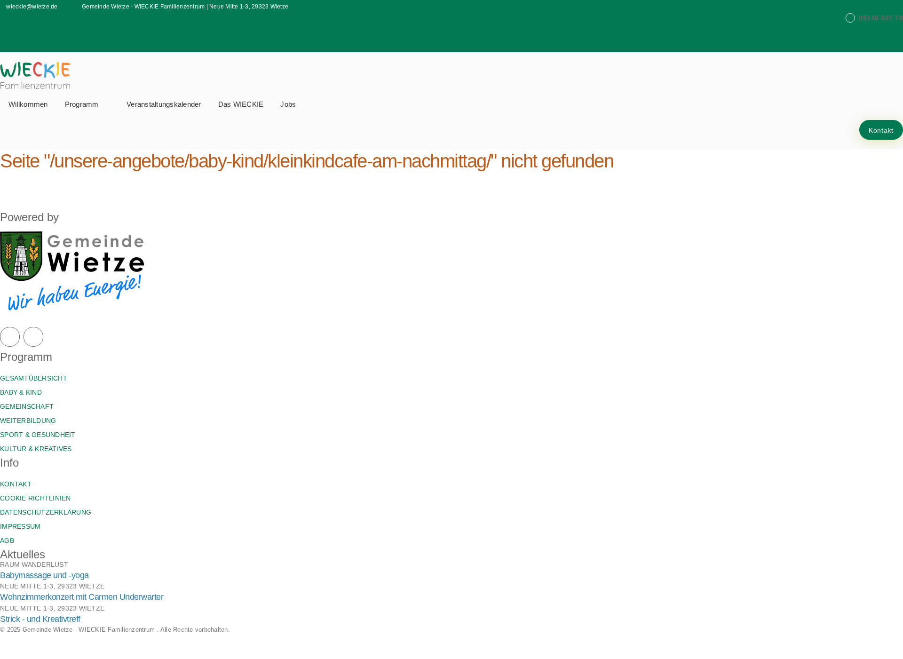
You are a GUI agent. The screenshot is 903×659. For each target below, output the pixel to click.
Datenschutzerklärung (45, 512)
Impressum (20, 526)
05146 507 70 (881, 18)
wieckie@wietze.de (31, 6)
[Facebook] (10, 337)
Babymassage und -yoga (44, 575)
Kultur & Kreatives (36, 449)
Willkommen (28, 104)
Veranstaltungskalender (164, 104)
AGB (7, 540)
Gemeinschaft (27, 406)
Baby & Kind (21, 392)
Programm (83, 104)
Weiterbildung (28, 420)
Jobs (288, 104)
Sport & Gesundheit (38, 434)
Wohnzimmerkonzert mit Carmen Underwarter (81, 597)
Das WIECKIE (241, 104)
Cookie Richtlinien (35, 498)
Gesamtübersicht (33, 378)
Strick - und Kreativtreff (40, 619)
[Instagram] (33, 337)
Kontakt (881, 130)
